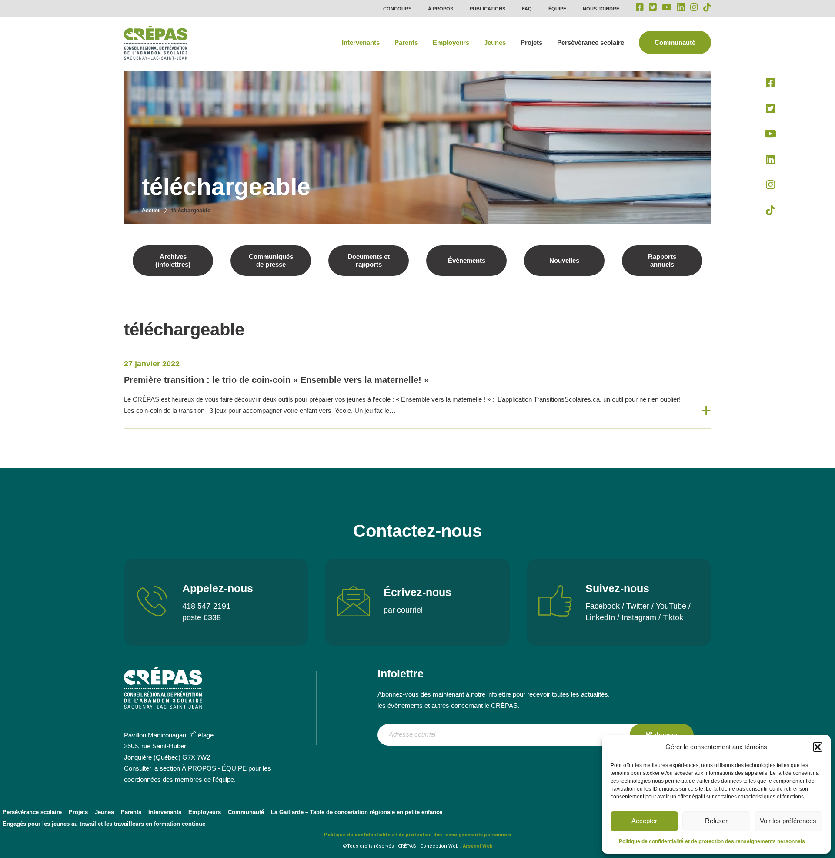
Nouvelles (564, 260)
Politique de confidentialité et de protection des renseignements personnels (712, 841)
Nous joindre (601, 8)
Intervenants (361, 42)
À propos (440, 8)
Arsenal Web (478, 846)
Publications (487, 8)
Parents (406, 42)
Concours (397, 8)
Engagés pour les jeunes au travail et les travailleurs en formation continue (104, 824)
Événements (466, 260)
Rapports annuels (662, 260)
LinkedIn (600, 617)
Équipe (557, 8)
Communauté (675, 42)
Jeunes (495, 42)
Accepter (644, 820)
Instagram (638, 617)
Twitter (637, 606)
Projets (531, 42)
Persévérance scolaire (590, 42)
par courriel (403, 610)
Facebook (602, 606)
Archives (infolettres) (172, 260)
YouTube (671, 606)
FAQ (527, 8)
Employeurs (451, 42)
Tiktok (673, 617)
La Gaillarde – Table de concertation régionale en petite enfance (356, 812)
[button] (817, 747)
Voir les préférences (788, 820)
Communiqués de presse (271, 260)
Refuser (716, 820)
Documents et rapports (368, 260)
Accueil (151, 210)
